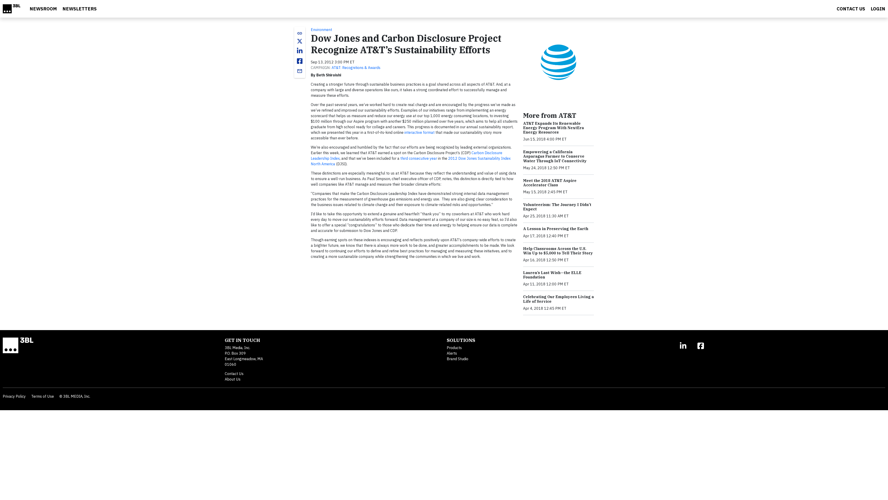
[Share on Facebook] (299, 61)
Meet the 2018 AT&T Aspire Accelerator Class (550, 182)
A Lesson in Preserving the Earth (555, 228)
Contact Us (234, 373)
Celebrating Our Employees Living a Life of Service (558, 298)
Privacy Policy (14, 396)
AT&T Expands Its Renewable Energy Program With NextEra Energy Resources (553, 127)
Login (878, 9)
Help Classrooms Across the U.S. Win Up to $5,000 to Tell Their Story (558, 250)
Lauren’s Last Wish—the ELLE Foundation (552, 274)
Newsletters (79, 9)
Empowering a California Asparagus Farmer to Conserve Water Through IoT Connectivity (555, 156)
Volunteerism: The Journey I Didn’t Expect (557, 206)
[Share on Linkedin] (299, 51)
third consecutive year (418, 158)
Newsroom (43, 9)
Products (454, 347)
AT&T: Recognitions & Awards (356, 67)
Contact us (851, 9)
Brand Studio (457, 358)
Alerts (452, 353)
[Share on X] (299, 41)
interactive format (419, 132)
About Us (232, 379)
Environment (321, 29)
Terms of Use (42, 396)
